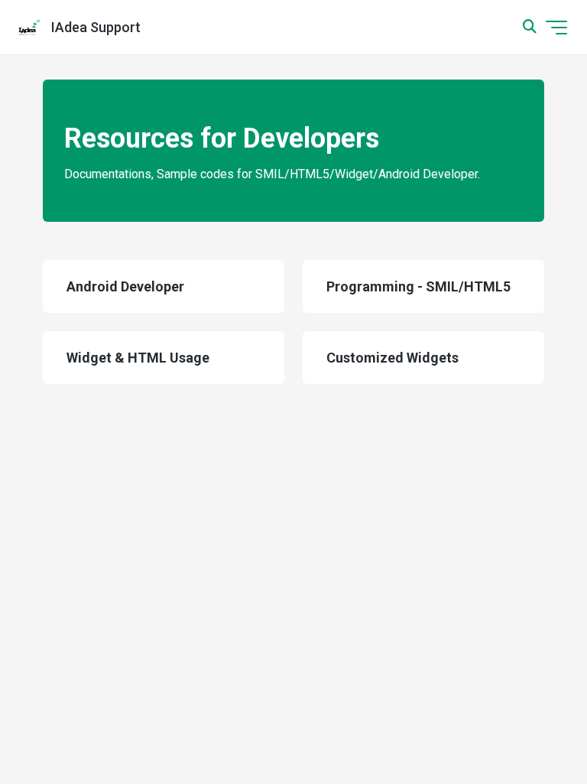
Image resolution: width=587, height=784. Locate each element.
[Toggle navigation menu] (556, 27)
